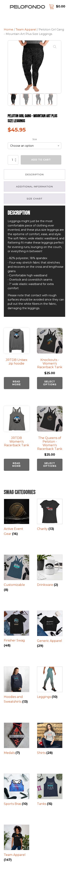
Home (8, 29)
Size (34, 139)
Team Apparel (26, 29)
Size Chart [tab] (34, 198)
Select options (49, 383)
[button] (54, 46)
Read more (16, 383)
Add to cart (41, 159)
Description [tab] (34, 174)
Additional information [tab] (34, 186)
